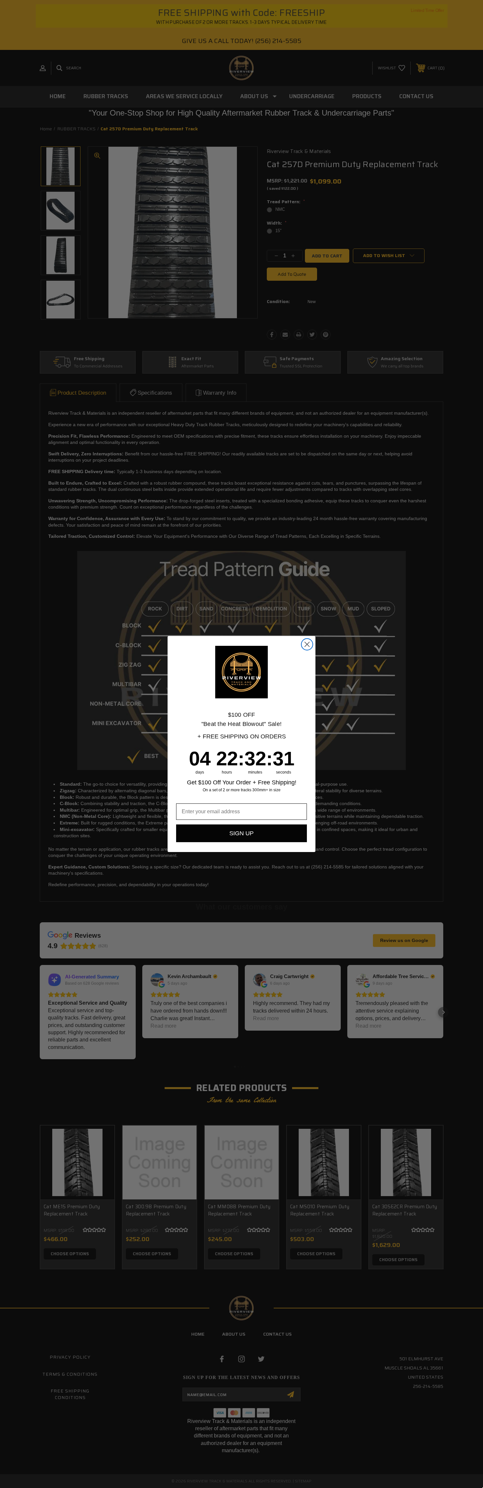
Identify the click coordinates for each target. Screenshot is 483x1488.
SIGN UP (241, 833)
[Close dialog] (307, 644)
